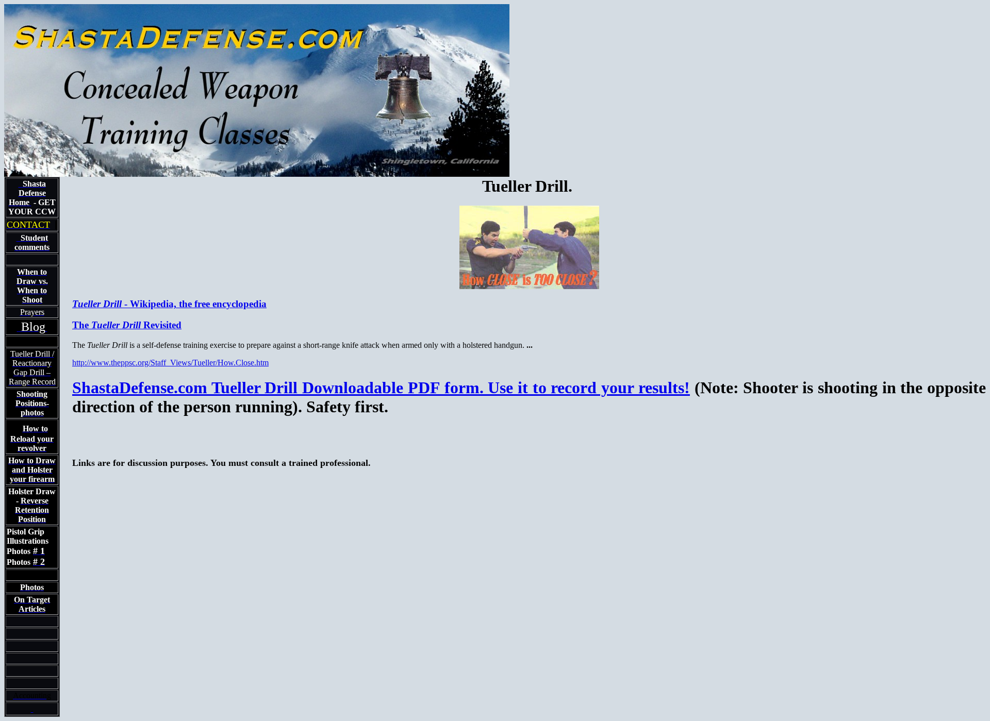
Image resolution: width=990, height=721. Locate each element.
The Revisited (127, 325)
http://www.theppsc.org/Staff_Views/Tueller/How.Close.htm (170, 362)
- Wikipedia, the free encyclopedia (169, 303)
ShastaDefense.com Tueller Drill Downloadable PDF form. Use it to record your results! (381, 387)
